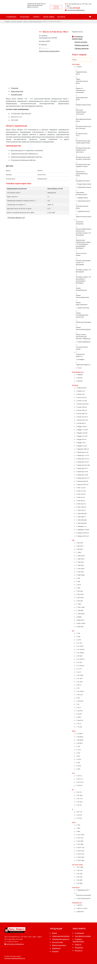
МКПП (80, 912)
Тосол (79, 368)
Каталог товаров (16, 21)
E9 (78, 769)
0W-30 (80, 546)
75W (79, 604)
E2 (78, 756)
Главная (7, 21)
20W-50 (80, 575)
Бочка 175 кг (82, 401)
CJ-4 (79, 672)
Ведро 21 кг (82, 436)
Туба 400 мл (82, 520)
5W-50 (80, 601)
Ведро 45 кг (81, 439)
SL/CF (80, 711)
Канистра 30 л (82, 468)
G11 (79, 812)
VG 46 (79, 880)
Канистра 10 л (83, 462)
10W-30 (80, 556)
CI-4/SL (80, 665)
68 (78, 831)
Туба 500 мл (82, 523)
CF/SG (79, 656)
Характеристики (17, 91)
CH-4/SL (81, 659)
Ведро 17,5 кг (82, 430)
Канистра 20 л (83, 465)
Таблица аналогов (56, 7)
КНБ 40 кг (81, 504)
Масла (25, 21)
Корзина (55, 951)
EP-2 (79, 802)
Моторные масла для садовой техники (83, 165)
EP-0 (79, 792)
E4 (79, 759)
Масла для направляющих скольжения (81, 112)
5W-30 (80, 594)
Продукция (24, 17)
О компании (11, 17)
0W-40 (80, 549)
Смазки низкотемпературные (83, 328)
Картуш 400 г (82, 484)
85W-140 (81, 623)
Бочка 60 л (81, 423)
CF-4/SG (81, 649)
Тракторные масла (83, 201)
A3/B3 (80, 737)
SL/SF (79, 714)
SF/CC (80, 694)
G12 (79, 815)
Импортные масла (59, 945)
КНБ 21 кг (81, 491)
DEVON (79, 378)
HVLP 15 (80, 847)
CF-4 (79, 643)
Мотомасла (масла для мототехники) (83, 127)
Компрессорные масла (83, 105)
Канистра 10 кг (83, 459)
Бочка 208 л (82, 413)
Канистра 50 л (83, 478)
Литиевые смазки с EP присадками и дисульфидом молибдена (83, 280)
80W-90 (80, 620)
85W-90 (80, 626)
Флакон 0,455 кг (83, 533)
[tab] (39, 88)
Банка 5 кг (81, 394)
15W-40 (80, 568)
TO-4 (79, 727)
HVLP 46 (80, 857)
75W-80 (80, 610)
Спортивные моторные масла (81, 193)
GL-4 (79, 678)
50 (79, 585)
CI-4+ (79, 669)
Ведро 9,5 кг (82, 446)
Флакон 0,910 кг (83, 536)
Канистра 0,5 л (82, 452)
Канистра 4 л (82, 471)
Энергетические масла (83, 216)
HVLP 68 (80, 860)
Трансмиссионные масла (82, 207)
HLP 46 (80, 841)
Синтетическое (83, 898)
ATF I (79, 776)
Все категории (57, 942)
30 (78, 578)
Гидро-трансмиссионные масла (82, 81)
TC (79, 723)
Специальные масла (84, 187)
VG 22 (79, 873)
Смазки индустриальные (81, 303)
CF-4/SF (80, 646)
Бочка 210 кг (82, 417)
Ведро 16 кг (81, 426)
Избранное (56, 948)
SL (79, 707)
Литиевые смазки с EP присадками (83, 271)
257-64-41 (76, 8)
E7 (79, 766)
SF (78, 688)
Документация (16, 94)
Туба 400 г (81, 517)
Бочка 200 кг (82, 410)
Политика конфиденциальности (14, 958)
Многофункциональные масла (84, 120)
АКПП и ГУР (82, 908)
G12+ (79, 818)
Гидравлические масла (81, 73)
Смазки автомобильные (81, 289)
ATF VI (80, 785)
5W (79, 588)
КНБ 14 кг (81, 488)
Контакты (61, 17)
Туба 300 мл (82, 513)
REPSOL (80, 381)
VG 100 (80, 867)
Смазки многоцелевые (83, 322)
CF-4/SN (80, 653)
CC (78, 633)
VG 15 (79, 870)
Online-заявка (48, 17)
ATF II (80, 779)
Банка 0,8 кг (81, 388)
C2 (78, 746)
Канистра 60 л (82, 481)
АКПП (79, 905)
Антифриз (80, 359)
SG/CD (80, 701)
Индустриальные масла (82, 98)
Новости (78, 944)
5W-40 (80, 597)
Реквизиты (79, 947)
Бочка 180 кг (83, 404)
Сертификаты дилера (83, 936)
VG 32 (79, 877)
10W (79, 552)
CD (78, 636)
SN (79, 717)
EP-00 (79, 795)
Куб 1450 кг (81, 507)
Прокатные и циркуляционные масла (82, 173)
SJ (78, 704)
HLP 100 (80, 835)
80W (79, 617)
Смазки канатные (83, 308)
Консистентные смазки (81, 254)
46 (78, 828)
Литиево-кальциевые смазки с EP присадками (83, 262)
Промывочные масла (83, 181)
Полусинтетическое (83, 895)
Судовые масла (82, 198)
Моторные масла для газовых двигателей (83, 142)
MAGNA (80, 374)
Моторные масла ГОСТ (81, 134)
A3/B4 (80, 740)
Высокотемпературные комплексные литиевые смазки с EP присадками (84, 232)
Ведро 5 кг (81, 442)
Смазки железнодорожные (82, 296)
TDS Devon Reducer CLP (16, 218)
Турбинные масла (83, 211)
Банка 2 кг (81, 391)
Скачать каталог (80, 42)
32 (78, 825)
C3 (79, 750)
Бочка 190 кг (82, 407)
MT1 (79, 685)
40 (78, 581)
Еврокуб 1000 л (83, 449)
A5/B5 (80, 743)
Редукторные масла (35, 21)
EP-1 (79, 798)
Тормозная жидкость (83, 365)
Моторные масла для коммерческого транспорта (83, 150)
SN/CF (80, 720)
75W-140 (80, 607)
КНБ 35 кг (81, 497)
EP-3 (79, 805)
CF (79, 640)
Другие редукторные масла (49, 51)
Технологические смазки (82, 348)
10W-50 (80, 562)
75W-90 (80, 614)
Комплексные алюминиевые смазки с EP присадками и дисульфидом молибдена (83, 244)
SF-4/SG (80, 691)
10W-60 (80, 565)
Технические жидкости (80, 355)
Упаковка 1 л (82, 526)
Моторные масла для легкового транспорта (83, 158)
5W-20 (80, 591)
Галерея (36, 17)
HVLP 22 (80, 851)
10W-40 (80, 559)
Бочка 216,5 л (82, 420)
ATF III (80, 782)
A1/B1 (79, 733)
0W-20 (80, 543)
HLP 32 (80, 838)
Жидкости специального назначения (80, 90)
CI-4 (79, 662)
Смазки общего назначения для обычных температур (83, 336)
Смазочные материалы (79, 223)
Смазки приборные (83, 342)
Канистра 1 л (83, 455)
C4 (78, 753)
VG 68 (79, 883)
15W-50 (80, 572)
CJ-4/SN (80, 675)
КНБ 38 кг (81, 500)
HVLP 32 (80, 854)
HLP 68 (80, 844)
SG (78, 698)
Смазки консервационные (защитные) (82, 315)
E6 (78, 762)
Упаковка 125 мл (83, 529)
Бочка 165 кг (82, 397)
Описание (14, 88)
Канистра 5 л (82, 475)
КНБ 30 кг (81, 494)
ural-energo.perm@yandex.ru (76, 10)
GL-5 (79, 682)
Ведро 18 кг (82, 433)
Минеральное (83, 890)
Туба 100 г (81, 510)
